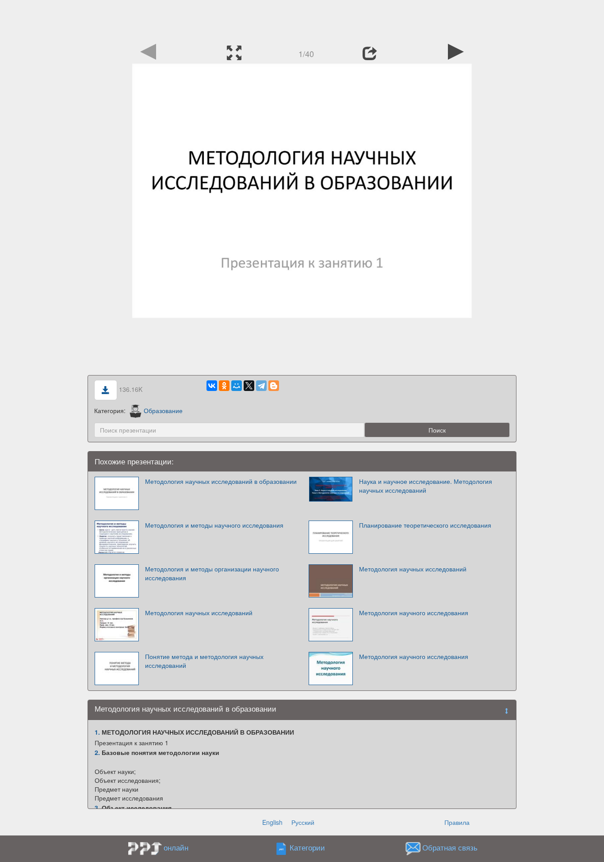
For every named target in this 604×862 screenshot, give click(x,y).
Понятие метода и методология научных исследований (204, 661)
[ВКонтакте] (211, 385)
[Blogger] (273, 385)
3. (97, 807)
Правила (457, 822)
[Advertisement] (302, 20)
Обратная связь (450, 848)
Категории (307, 848)
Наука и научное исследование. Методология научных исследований (425, 485)
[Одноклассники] (224, 385)
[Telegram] (261, 385)
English (272, 822)
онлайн (176, 847)
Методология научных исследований (412, 568)
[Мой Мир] (236, 385)
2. (97, 752)
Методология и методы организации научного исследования (212, 573)
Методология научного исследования (413, 612)
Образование (163, 410)
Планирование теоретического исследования (425, 525)
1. (97, 732)
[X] (249, 385)
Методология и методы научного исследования (214, 525)
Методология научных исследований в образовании (221, 481)
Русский (302, 822)
